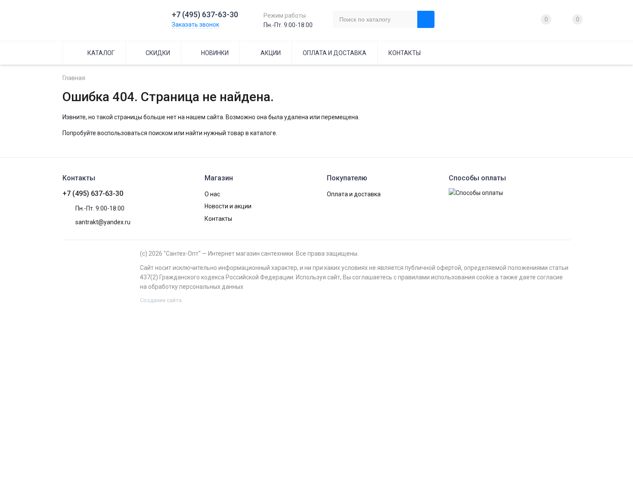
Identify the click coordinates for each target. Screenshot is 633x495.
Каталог (101, 53)
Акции (271, 53)
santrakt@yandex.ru (102, 222)
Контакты (404, 53)
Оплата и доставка (334, 53)
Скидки (158, 53)
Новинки (215, 53)
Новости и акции (228, 206)
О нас (212, 194)
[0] (532, 19)
